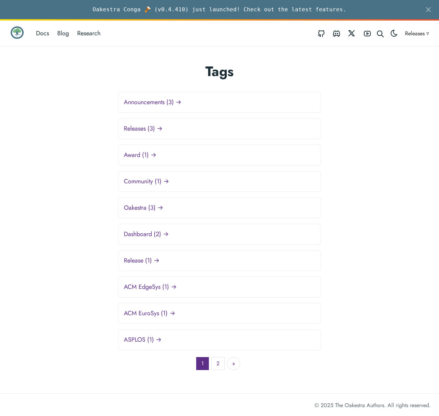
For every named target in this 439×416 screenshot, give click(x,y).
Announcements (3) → (152, 102)
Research (88, 33)
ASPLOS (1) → (143, 339)
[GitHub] (321, 33)
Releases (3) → (143, 128)
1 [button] (202, 363)
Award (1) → (140, 154)
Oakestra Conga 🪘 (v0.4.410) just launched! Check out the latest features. (219, 9)
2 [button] (218, 363)
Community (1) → (146, 181)
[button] (233, 363)
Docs (42, 33)
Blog (63, 33)
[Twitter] (351, 33)
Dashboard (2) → (146, 234)
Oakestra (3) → (143, 207)
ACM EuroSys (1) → (149, 313)
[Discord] (336, 33)
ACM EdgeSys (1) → (150, 286)
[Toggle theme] (394, 33)
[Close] (428, 9)
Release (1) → (141, 260)
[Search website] (380, 33)
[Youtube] (367, 33)
